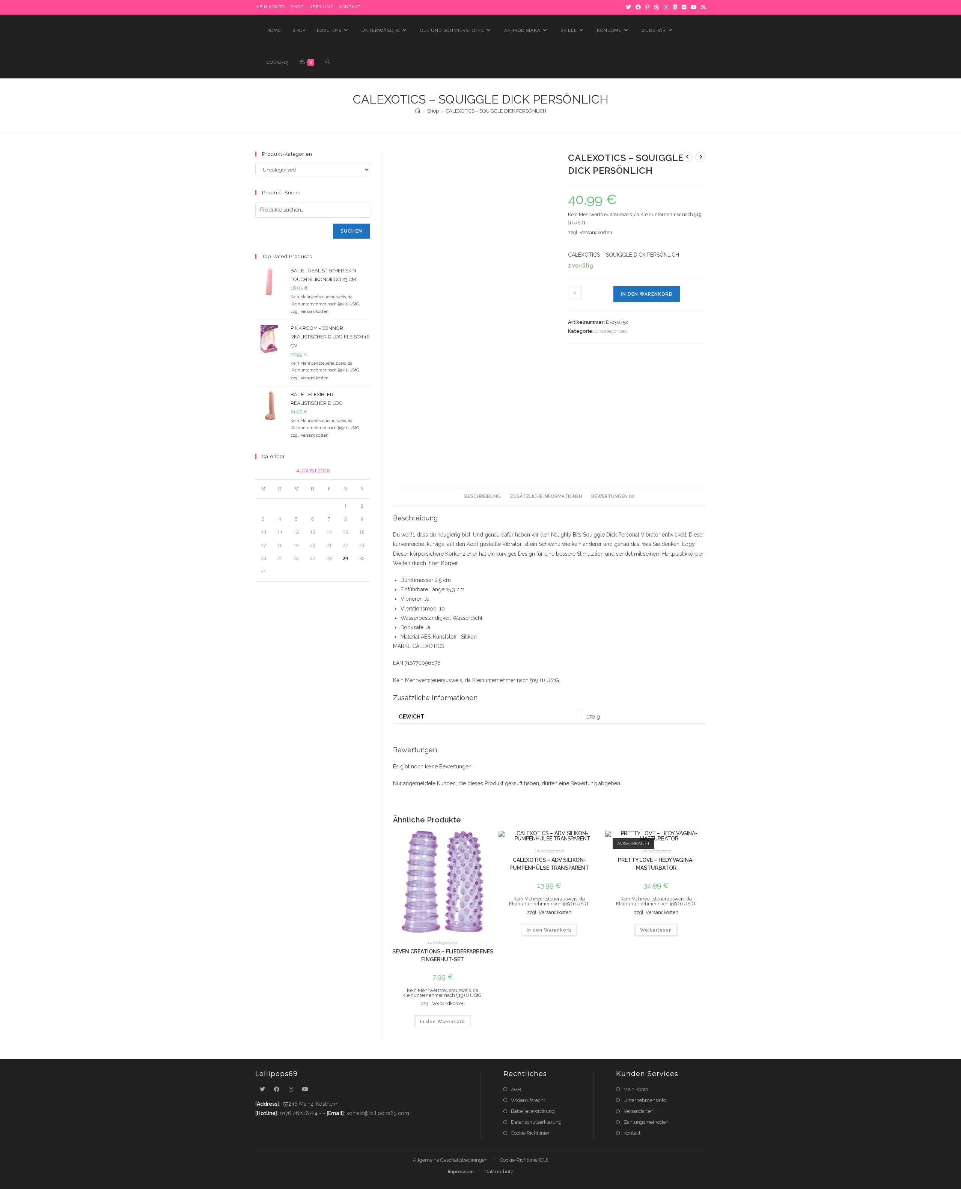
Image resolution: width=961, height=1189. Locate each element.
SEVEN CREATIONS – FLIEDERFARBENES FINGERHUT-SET (442, 955)
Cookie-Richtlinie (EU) (524, 1160)
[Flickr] (683, 7)
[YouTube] (693, 7)
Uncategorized (611, 331)
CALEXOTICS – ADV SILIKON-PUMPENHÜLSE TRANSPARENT (549, 864)
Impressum (461, 1171)
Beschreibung (482, 496)
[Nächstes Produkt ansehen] (700, 157)
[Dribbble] (656, 7)
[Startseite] (417, 111)
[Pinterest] (647, 7)
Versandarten (639, 1111)
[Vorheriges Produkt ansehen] (687, 157)
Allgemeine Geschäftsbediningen (450, 1160)
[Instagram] (665, 7)
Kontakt (349, 6)
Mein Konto (636, 1089)
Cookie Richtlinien (531, 1133)
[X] (628, 7)
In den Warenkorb (646, 294)
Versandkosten (596, 232)
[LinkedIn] (674, 7)
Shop (297, 6)
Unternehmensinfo (645, 1100)
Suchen (351, 231)
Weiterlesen (656, 930)
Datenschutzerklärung (536, 1122)
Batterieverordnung (533, 1111)
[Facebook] (638, 7)
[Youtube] (305, 1089)
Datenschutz (499, 1171)
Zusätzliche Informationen (546, 496)
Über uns (321, 6)
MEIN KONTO (270, 6)
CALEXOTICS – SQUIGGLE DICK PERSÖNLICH (496, 111)
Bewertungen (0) (613, 496)
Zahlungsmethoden (646, 1122)
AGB (516, 1089)
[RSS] (702, 7)
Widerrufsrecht (528, 1100)
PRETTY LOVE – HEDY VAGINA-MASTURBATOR (656, 864)
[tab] (483, 496)
